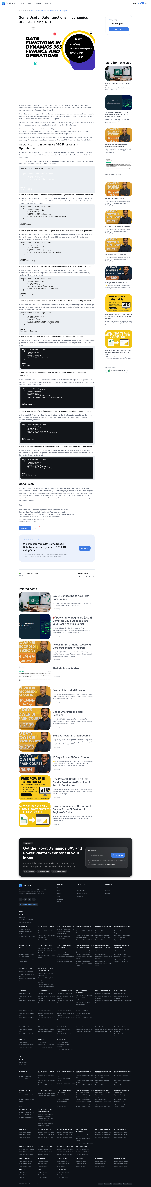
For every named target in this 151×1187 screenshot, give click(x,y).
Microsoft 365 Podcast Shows (27, 1000)
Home (20, 10)
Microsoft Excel (120, 991)
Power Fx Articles (43, 1172)
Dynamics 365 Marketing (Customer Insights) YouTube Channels (84, 956)
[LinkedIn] (79, 576)
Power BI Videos (23, 1174)
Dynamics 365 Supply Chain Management (45, 969)
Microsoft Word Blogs (82, 1010)
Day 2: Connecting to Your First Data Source (117, 84)
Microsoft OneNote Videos (26, 1151)
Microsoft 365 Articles (25, 1132)
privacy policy (111, 864)
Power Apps (99, 1024)
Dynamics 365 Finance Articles (46, 1093)
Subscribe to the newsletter (29, 904)
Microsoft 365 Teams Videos (103, 1134)
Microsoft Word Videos (82, 1151)
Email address (92, 850)
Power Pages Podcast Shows (65, 1049)
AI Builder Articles (43, 1161)
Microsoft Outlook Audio (44, 1154)
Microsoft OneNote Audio (26, 1154)
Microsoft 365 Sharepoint (81, 991)
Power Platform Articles (25, 1161)
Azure (21, 914)
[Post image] (35, 602)
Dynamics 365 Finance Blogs (46, 948)
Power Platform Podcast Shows (27, 1033)
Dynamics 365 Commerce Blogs (66, 929)
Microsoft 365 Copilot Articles (46, 1132)
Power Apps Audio (100, 1166)
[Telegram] (86, 576)
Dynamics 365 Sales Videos (26, 1114)
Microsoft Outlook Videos (45, 1151)
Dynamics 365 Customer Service (103, 927)
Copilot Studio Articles (63, 1161)
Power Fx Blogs (42, 1042)
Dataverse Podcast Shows (83, 1031)
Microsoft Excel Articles (120, 1132)
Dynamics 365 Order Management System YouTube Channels (103, 956)
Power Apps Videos (100, 1163)
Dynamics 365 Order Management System (102, 946)
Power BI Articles (23, 1172)
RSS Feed (60, 902)
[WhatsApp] (93, 576)
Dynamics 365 (23, 926)
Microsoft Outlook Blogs (44, 1010)
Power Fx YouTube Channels (46, 1044)
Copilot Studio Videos (63, 1163)
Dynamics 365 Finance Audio (46, 1098)
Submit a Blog (80, 888)
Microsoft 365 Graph (64, 991)
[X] (89, 576)
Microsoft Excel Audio (120, 1137)
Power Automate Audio (120, 1166)
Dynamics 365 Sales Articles (26, 1112)
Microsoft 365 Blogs (24, 993)
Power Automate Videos (121, 1163)
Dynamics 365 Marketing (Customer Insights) (85, 946)
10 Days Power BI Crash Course (71, 757)
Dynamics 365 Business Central (46, 927)
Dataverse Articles (81, 1161)
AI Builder (41, 1024)
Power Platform (25, 1024)
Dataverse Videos (81, 1163)
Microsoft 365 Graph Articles (65, 1132)
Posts (20, 3)
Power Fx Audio (42, 1177)
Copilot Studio (62, 1024)
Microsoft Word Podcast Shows (84, 1017)
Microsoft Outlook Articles (45, 1149)
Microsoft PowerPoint (65, 1008)
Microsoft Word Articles (82, 1149)
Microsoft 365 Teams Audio (102, 1137)
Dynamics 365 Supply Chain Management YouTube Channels (45, 980)
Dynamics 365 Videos (25, 1076)
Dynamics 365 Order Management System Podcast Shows (103, 963)
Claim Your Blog (81, 890)
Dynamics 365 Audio (24, 1079)
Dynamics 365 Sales (26, 969)
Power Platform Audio (25, 1166)
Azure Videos (22, 1064)
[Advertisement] (57, 85)
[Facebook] (83, 576)
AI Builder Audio (42, 1166)
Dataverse (79, 1024)
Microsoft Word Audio (82, 1154)
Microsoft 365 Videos (25, 1134)
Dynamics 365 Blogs (24, 929)
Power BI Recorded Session (69, 690)
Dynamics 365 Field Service (25, 946)
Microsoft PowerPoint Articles (65, 1149)
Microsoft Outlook (45, 1008)
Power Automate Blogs (120, 1026)
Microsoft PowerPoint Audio (64, 1154)
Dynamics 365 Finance (118, 370)
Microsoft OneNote (26, 1008)
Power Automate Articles (121, 1161)
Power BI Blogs (23, 1042)
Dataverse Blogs (80, 1026)
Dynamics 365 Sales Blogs (26, 971)
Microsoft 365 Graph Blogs (64, 993)
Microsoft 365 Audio (24, 1137)
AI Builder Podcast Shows (45, 1031)
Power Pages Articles (63, 1172)
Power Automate (120, 1024)
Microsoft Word (82, 1008)
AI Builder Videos (42, 1163)
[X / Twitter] (21, 899)
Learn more (24, 528)
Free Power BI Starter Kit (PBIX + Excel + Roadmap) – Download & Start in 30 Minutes (72, 782)
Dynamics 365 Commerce (65, 926)
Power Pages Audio (62, 1177)
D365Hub (10, 3)
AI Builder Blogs (42, 1026)
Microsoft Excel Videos (120, 1134)
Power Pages (61, 1039)
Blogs (29, 3)
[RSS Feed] (34, 899)
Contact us (84, 548)
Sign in (134, 3)
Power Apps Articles (100, 1161)
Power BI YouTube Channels (26, 1044)
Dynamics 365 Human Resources (64, 946)
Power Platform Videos (25, 1163)
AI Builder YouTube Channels (46, 1029)
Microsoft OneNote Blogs (26, 1010)
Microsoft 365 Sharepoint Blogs (84, 995)
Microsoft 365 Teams (103, 991)
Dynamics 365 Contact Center (84, 927)
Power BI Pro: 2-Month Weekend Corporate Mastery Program (116, 145)
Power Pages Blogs (62, 1042)
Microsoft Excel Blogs (120, 993)
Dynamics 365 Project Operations (122, 946)
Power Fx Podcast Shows (45, 1047)
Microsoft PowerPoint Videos (65, 1151)
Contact (38, 3)
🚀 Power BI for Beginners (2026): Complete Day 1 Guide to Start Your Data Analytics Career (73, 621)
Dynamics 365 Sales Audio (26, 1117)
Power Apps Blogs (100, 1026)
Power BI (22, 1039)
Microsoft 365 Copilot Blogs (45, 993)
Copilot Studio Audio (62, 1166)
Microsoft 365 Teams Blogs (102, 993)
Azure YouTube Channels (26, 919)
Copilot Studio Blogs (62, 1026)
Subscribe (119, 855)
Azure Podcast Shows (25, 922)
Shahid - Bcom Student (66, 668)
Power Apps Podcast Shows (103, 1031)
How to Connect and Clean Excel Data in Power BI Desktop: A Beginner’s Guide (72, 809)
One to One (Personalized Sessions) (117, 227)
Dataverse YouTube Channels (84, 1029)
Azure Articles (23, 1062)
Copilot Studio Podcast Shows (65, 1033)
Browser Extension (82, 893)
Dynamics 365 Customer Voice (122, 927)
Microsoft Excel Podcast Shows (123, 1000)
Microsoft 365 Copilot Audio (45, 1137)
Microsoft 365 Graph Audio (64, 1137)
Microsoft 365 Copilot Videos (46, 1134)
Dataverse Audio (80, 1166)
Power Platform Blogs (25, 1026)
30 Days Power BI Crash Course (71, 735)
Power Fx (41, 1039)
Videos (59, 896)
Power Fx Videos (42, 1174)
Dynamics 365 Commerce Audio (66, 1083)
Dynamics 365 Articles (25, 1074)
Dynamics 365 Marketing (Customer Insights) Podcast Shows (84, 963)
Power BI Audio (23, 1177)
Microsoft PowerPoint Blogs (64, 1010)
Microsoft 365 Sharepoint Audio (85, 1143)
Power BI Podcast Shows (26, 1047)
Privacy (107, 893)
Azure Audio (22, 1067)
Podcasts (60, 899)
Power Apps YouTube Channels (104, 1029)
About (107, 888)
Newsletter (80, 896)
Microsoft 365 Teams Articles (103, 1132)
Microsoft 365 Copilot (46, 991)
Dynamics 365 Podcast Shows (27, 936)
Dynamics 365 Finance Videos (46, 1095)
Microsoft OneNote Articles (26, 1149)
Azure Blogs (22, 917)
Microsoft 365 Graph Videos (65, 1134)
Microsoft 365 (24, 991)
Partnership (47, 3)
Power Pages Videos (62, 1174)
